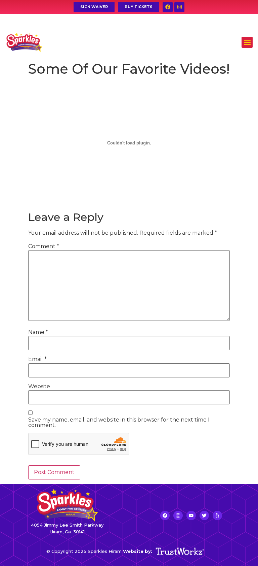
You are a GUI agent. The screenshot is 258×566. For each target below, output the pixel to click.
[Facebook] (168, 7)
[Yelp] (217, 515)
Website (39, 386)
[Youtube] (191, 515)
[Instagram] (179, 7)
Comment (43, 246)
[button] (247, 42)
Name (38, 332)
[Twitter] (204, 515)
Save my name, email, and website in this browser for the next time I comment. (119, 422)
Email (37, 359)
